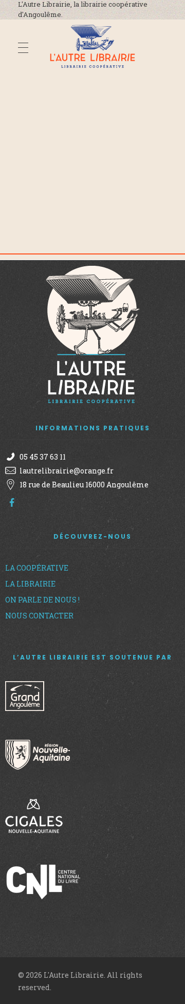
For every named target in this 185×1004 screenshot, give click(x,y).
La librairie (30, 584)
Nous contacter (39, 615)
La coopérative (36, 568)
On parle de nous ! (42, 600)
